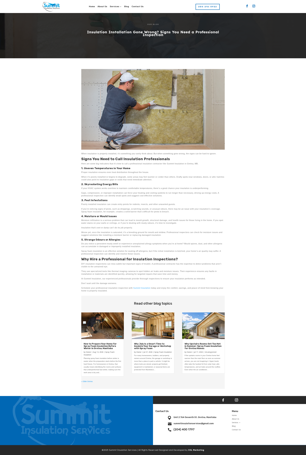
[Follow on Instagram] (254, 6)
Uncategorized (210, 352)
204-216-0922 (207, 7)
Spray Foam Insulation (163, 352)
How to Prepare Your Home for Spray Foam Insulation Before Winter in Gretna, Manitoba (100, 346)
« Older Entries (87, 381)
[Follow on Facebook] (247, 6)
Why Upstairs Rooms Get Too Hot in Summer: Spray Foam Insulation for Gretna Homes (203, 346)
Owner (88, 352)
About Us (102, 6)
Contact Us (138, 6)
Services (114, 6)
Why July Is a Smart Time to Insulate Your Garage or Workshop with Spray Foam (152, 346)
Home (92, 6)
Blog (126, 6)
